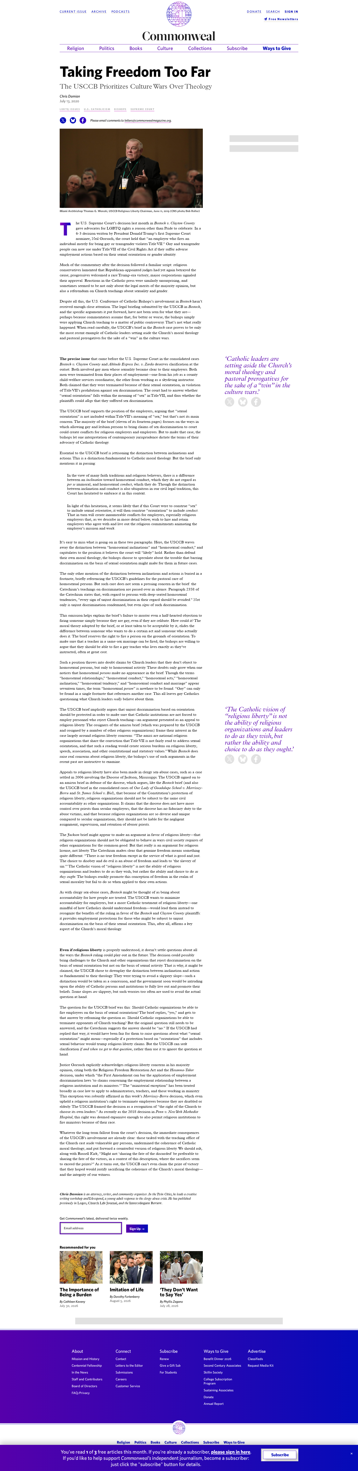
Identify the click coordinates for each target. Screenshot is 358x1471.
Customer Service (128, 1386)
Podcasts (120, 11)
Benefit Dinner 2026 (217, 1359)
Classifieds (255, 1359)
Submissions (124, 1372)
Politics (106, 48)
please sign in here (230, 1452)
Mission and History (85, 1359)
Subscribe (237, 48)
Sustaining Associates (218, 1390)
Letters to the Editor (129, 1365)
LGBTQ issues (70, 109)
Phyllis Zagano (173, 1301)
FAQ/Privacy (81, 1393)
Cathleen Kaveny (74, 1301)
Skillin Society (213, 1372)
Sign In (291, 11)
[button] (63, 122)
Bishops (120, 109)
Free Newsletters (283, 19)
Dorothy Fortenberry (127, 1296)
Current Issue (73, 11)
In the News (80, 1372)
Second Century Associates (222, 1365)
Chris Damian (70, 96)
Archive (99, 11)
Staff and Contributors (87, 1379)
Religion (75, 48)
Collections (200, 48)
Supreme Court (143, 109)
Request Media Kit (260, 1365)
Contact (121, 1359)
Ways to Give (277, 48)
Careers (121, 1379)
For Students (168, 1372)
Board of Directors (84, 1386)
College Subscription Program (218, 1381)
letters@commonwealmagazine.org (148, 120)
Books (135, 48)
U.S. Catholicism (97, 109)
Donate (254, 11)
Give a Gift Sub (170, 1365)
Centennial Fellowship (87, 1365)
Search (273, 11)
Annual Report (214, 1403)
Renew (164, 1359)
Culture (165, 48)
